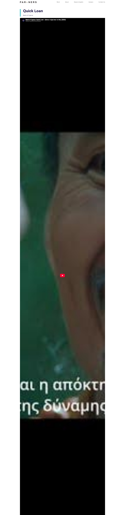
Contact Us (102, 2)
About (67, 2)
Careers (91, 2)
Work (58, 2)
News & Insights (78, 2)
